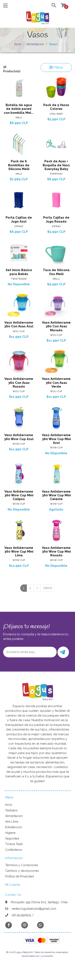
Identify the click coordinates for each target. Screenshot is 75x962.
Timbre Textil (14, 844)
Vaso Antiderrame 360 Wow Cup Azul (19, 437)
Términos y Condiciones (21, 865)
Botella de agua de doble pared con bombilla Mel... (19, 108)
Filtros (58, 67)
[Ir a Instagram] (24, 925)
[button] (50, 5)
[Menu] (5, 6)
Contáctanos (13, 849)
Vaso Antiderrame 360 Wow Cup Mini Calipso (18, 495)
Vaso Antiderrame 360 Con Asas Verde (56, 382)
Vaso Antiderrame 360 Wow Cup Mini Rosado (56, 551)
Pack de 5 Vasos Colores (56, 107)
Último (47, 588)
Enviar (63, 652)
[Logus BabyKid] (37, 19)
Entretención (13, 827)
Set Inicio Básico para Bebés (19, 272)
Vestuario (11, 810)
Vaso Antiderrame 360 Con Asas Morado (56, 326)
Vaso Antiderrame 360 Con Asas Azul (18, 324)
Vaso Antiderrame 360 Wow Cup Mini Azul (56, 438)
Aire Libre (11, 821)
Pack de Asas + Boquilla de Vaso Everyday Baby (56, 165)
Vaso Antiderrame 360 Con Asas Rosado (18, 382)
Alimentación (35, 44)
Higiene (10, 832)
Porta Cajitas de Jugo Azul (19, 219)
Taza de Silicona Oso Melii (56, 272)
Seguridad (12, 838)
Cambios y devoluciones (22, 870)
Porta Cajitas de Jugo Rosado (56, 219)
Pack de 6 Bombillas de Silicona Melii (18, 165)
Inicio (17, 44)
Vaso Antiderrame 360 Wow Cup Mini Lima (18, 551)
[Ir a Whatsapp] (40, 925)
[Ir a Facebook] (8, 925)
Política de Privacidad (19, 876)
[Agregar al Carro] (64, 97)
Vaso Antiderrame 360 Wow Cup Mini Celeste (56, 495)
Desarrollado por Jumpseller (37, 955)
